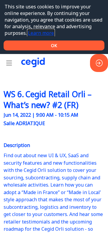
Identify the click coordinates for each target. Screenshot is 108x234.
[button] (9, 63)
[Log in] (99, 63)
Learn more (41, 33)
